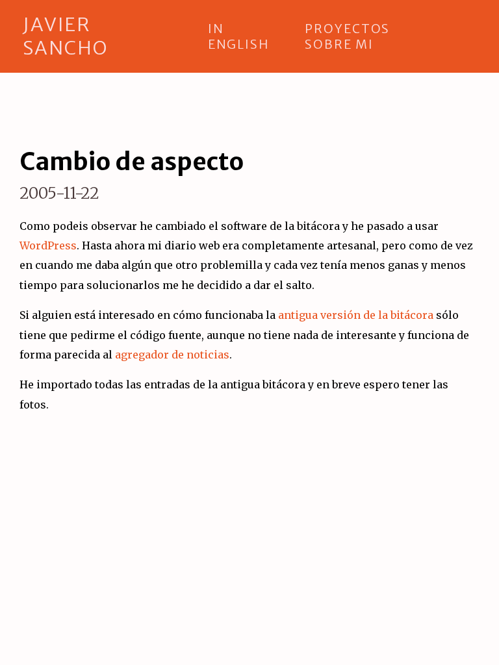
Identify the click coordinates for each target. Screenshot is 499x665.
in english (238, 36)
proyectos (347, 28)
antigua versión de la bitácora (355, 314)
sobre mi (339, 44)
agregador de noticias (172, 354)
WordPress (48, 245)
